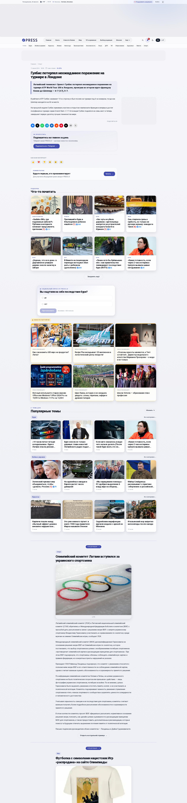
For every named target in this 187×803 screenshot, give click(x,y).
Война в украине (40, 45)
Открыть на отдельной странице (93, 735)
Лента (57, 40)
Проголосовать (48, 311)
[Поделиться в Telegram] (47, 125)
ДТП (106, 45)
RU (158, 40)
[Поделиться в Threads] (66, 125)
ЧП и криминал (91, 40)
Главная (48, 40)
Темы (25, 45)
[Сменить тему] (152, 40)
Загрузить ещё (93, 277)
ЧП (111, 45)
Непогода (67, 45)
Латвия (59, 45)
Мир (80, 40)
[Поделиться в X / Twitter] (37, 125)
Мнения (119, 40)
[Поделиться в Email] (71, 125)
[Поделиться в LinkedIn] (52, 125)
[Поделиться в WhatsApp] (42, 125)
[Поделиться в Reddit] (56, 125)
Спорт (146, 45)
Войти (157, 2)
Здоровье (130, 45)
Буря (30, 45)
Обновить (150, 410)
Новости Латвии (69, 40)
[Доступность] (162, 1)
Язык (100, 45)
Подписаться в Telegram (46, 146)
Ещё (126, 40)
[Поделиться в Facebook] (33, 125)
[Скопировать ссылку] (75, 125)
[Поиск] (142, 40)
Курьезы (51, 45)
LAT (162, 40)
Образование (119, 45)
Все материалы (150, 417)
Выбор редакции (106, 40)
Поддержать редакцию (143, 2)
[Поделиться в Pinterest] (61, 125)
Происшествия (78, 45)
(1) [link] (44, 229)
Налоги (139, 45)
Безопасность (90, 45)
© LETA (59, 68)
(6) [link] (135, 227)
